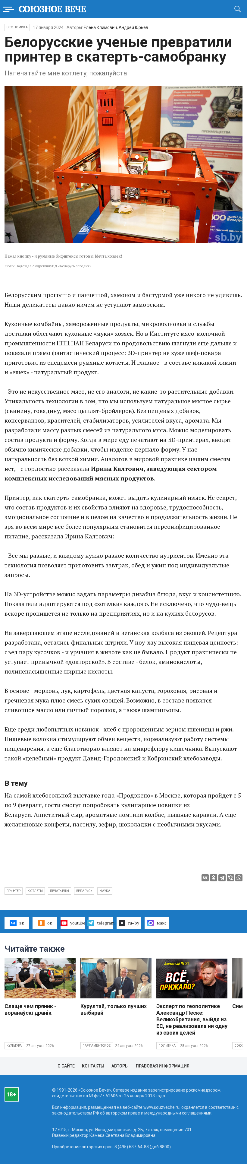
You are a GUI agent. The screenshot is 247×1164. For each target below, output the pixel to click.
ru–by (133, 923)
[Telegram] (222, 877)
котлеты (35, 891)
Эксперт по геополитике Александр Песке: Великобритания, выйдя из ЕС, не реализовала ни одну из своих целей (191, 1019)
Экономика (17, 27)
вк (21, 923)
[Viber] (230, 877)
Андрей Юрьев (133, 27)
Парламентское (97, 1045)
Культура (14, 1045)
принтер (13, 891)
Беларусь (84, 891)
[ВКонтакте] (205, 877)
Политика (167, 1045)
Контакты (93, 1066)
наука (104, 891)
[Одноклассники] (213, 877)
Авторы (120, 1066)
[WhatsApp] (238, 877)
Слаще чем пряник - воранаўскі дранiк (30, 1009)
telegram (105, 923)
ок (49, 923)
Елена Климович (100, 27)
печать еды (59, 891)
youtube (77, 923)
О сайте (66, 1066)
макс (162, 923)
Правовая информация (162, 1066)
